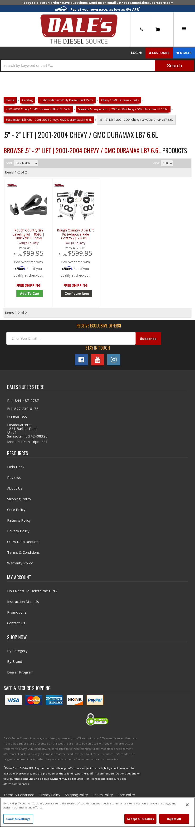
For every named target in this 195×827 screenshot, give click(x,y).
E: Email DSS (17, 416)
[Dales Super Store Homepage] (79, 29)
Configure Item (77, 293)
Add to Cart (29, 293)
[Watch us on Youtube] (97, 359)
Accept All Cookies (140, 819)
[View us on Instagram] (113, 359)
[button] (97, 65)
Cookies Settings (18, 819)
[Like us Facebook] (81, 359)
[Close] (187, 805)
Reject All (174, 819)
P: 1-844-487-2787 (23, 400)
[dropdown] (184, 29)
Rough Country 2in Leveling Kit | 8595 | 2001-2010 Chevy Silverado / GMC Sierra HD (28, 234)
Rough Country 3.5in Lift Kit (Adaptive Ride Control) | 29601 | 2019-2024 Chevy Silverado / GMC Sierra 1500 (75, 234)
